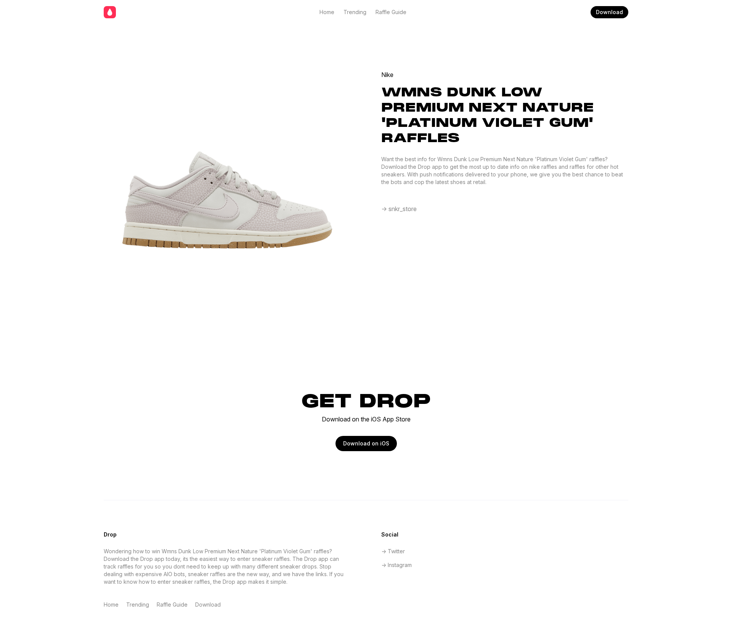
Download (609, 12)
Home (326, 12)
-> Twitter (393, 551)
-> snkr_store (399, 209)
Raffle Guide (391, 12)
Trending (355, 12)
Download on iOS (366, 443)
